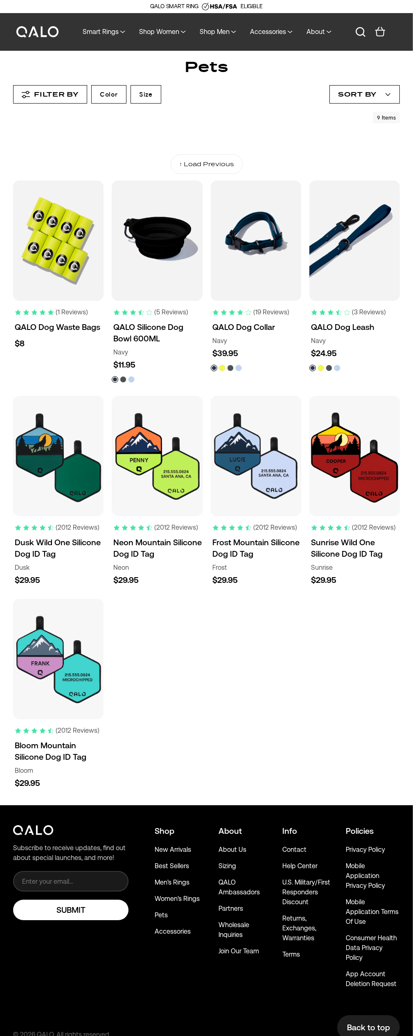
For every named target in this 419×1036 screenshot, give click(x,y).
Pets (161, 915)
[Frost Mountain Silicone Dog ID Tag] (256, 456)
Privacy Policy (365, 849)
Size (146, 94)
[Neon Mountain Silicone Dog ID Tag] (157, 456)
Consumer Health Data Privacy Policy (371, 948)
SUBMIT (71, 910)
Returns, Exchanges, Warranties (299, 928)
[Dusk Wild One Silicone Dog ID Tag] (58, 456)
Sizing (227, 866)
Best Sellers (172, 866)
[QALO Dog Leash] (354, 241)
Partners (231, 908)
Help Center (300, 866)
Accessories (173, 931)
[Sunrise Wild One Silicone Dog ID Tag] (354, 456)
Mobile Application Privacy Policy (365, 875)
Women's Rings (177, 899)
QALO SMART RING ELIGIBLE (206, 6)
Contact (294, 849)
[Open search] (360, 32)
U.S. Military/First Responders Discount (306, 892)
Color (109, 94)
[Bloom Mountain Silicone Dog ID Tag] (58, 659)
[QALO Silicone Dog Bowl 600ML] (157, 241)
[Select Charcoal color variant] (123, 379)
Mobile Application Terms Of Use (372, 911)
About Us (232, 849)
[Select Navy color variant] (115, 379)
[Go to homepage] (37, 32)
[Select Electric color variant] (222, 368)
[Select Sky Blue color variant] (131, 379)
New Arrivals (173, 849)
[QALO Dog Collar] (256, 241)
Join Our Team (239, 951)
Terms (291, 954)
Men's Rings (172, 882)
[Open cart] (380, 32)
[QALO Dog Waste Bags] (58, 241)
